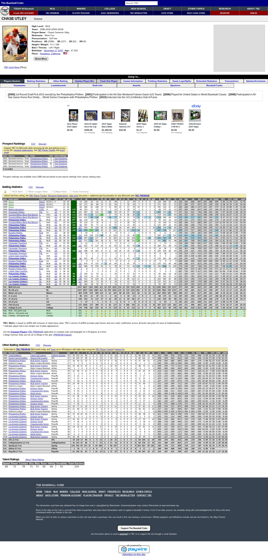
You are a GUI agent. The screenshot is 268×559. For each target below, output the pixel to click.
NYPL (41, 209)
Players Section (12, 81)
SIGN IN (253, 13)
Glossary (42, 144)
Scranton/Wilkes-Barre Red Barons (23, 215)
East (41, 233)
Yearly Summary (80, 191)
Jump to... (134, 76)
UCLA (11, 202)
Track (53, 349)
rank (51, 156)
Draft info (98, 85)
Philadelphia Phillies (39, 158)
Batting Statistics (36, 81)
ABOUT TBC (253, 8)
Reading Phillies (15, 233)
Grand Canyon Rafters (18, 358)
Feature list (119, 349)
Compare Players (19, 332)
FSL (41, 212)
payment (124, 534)
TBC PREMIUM (52, 13)
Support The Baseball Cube (134, 528)
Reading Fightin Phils (18, 261)
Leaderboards (58, 85)
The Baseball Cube (12, 3)
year (5, 156)
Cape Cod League (38, 355)
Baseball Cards (214, 85)
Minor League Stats (38, 191)
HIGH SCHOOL (138, 8)
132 (80, 235)
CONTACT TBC (144, 495)
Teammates (19, 85)
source (12, 156)
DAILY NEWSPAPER (110, 13)
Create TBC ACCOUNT (23, 13)
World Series (35, 381)
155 (80, 266)
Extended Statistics (206, 81)
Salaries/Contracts (256, 81)
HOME (39, 492)
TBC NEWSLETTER (138, 13)
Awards (137, 85)
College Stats (60, 191)
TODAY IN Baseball (24, 8)
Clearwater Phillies (17, 212)
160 (80, 230)
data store (73, 196)
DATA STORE (167, 13)
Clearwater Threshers (18, 243)
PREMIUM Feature (62, 335)
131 (80, 264)
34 (81, 276)
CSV (33, 144)
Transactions (232, 81)
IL (40, 215)
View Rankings (60, 158)
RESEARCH (225, 8)
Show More (41, 58)
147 (80, 228)
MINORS (81, 8)
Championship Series (39, 378)
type (26, 156)
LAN (56, 276)
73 (81, 274)
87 (81, 284)
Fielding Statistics (157, 81)
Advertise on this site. (134, 554)
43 (81, 220)
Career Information (133, 81)
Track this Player (109, 81)
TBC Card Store (12, 67)
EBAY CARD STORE (196, 13)
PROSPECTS (114, 492)
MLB (52, 8)
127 (80, 282)
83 (81, 258)
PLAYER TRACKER (81, 13)
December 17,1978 (53, 50)
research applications (23, 150)
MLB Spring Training (39, 361)
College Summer (58, 355)
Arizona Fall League (38, 358)
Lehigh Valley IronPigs (18, 256)
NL (40, 220)
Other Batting (60, 81)
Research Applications (58, 196)
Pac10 (42, 202)
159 (80, 238)
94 (81, 225)
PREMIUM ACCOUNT (70, 495)
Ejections (175, 85)
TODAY (47, 492)
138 (80, 279)
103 (80, 251)
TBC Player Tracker (46, 150)
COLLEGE (110, 8)
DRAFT (167, 8)
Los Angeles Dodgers (18, 276)
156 (80, 241)
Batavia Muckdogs (16, 209)
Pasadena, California (50, 53)
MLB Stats (17, 191)
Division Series (36, 376)
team (32, 156)
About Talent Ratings (34, 459)
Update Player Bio (84, 81)
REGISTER (225, 13)
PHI (56, 209)
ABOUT (39, 495)
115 (80, 246)
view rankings (60, 156)
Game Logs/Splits (181, 81)
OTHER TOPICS (196, 8)
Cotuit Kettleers (15, 355)
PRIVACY (109, 495)
